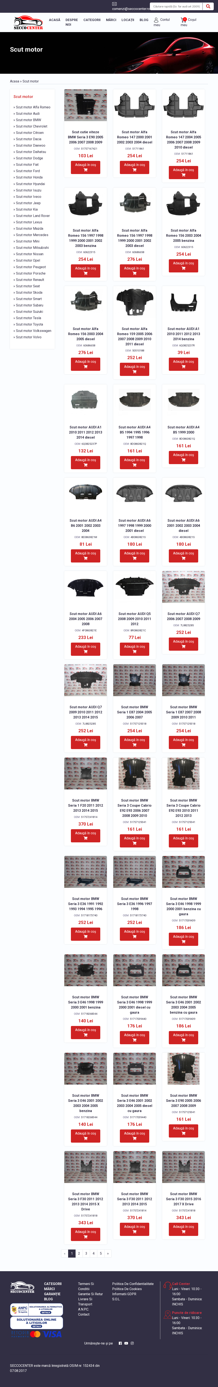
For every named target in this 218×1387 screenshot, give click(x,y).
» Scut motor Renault (28, 280)
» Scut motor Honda (28, 177)
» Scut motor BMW (27, 120)
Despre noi (72, 22)
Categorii (91, 20)
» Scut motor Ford (26, 171)
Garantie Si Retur (90, 1294)
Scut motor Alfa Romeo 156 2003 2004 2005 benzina (183, 235)
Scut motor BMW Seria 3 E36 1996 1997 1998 (134, 904)
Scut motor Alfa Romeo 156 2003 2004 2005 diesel (85, 334)
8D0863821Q (138, 443)
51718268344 (89, 1013)
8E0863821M (89, 537)
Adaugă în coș (85, 165)
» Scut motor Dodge (28, 158)
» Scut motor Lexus (27, 222)
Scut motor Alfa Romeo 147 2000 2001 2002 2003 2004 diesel (134, 137)
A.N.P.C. (83, 1309)
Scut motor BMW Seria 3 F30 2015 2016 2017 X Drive (183, 1199)
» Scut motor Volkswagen (32, 331)
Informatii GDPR (124, 1294)
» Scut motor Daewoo (29, 145)
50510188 (138, 350)
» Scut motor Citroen (28, 133)
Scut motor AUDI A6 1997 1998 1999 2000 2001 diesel (134, 526)
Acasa (14, 81)
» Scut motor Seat (26, 286)
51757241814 (89, 817)
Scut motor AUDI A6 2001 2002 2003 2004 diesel (183, 526)
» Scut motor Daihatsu (29, 152)
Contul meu (162, 22)
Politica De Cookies (127, 1289)
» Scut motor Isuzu (27, 190)
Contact (83, 1314)
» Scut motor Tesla (27, 318)
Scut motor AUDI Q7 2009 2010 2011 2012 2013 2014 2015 (85, 712)
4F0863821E (89, 630)
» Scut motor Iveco (27, 197)
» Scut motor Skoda (27, 292)
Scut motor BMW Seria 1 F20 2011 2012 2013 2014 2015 (85, 805)
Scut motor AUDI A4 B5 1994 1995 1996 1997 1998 (135, 432)
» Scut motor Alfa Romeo (31, 107)
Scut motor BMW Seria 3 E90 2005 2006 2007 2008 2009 (183, 1101)
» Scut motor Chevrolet (30, 126)
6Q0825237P (89, 443)
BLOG (48, 1299)
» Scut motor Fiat (26, 165)
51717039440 (138, 1018)
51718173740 (89, 915)
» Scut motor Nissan (28, 254)
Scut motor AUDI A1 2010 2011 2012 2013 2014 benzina (183, 334)
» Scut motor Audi (26, 114)
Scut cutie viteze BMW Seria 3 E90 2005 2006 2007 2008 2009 (85, 137)
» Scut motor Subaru (28, 305)
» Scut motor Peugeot (29, 267)
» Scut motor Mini (26, 241)
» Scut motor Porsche (29, 273)
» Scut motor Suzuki (28, 312)
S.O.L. (116, 1299)
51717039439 (187, 920)
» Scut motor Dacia (27, 139)
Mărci (111, 20)
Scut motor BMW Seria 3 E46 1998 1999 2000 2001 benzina (85, 1002)
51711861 (138, 148)
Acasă (54, 20)
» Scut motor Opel (26, 260)
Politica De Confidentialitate (133, 1284)
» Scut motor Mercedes (30, 235)
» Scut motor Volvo (27, 337)
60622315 (89, 252)
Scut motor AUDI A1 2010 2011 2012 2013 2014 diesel (85, 432)
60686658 (138, 252)
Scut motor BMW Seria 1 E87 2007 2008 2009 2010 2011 (183, 712)
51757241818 (89, 1215)
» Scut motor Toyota (28, 324)
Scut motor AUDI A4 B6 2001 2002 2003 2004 (86, 526)
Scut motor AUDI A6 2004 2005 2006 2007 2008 (85, 619)
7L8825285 (187, 625)
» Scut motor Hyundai (29, 184)
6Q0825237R (187, 345)
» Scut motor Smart (27, 299)
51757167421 (89, 148)
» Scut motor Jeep (27, 203)
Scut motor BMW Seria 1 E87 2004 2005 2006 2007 (134, 712)
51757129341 (138, 822)
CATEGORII (53, 1284)
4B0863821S (138, 537)
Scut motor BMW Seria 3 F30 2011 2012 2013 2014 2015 (134, 1199)
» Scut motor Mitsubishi (31, 248)
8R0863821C (138, 630)
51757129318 (138, 723)
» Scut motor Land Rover (31, 216)
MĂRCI (49, 1289)
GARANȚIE (52, 1294)
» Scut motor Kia (25, 209)
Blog (144, 20)
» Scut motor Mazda (28, 229)
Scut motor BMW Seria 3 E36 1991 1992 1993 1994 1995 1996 (85, 904)
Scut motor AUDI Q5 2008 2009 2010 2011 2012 (134, 619)
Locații (128, 20)
